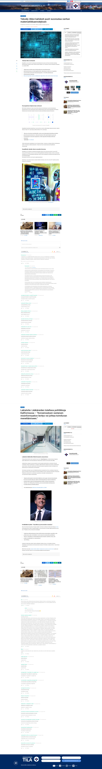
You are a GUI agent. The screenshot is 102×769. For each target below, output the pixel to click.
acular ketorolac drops (26, 350)
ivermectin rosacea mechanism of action (30, 711)
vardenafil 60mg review (26, 303)
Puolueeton (34, 267)
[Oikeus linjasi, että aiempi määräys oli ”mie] (72, 88)
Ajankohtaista (34, 10)
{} (35, 247)
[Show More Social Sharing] (54, 29)
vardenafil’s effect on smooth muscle (29, 735)
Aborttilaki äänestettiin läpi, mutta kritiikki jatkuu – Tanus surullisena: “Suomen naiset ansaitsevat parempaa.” (37, 1)
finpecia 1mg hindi (25, 695)
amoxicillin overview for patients (28, 743)
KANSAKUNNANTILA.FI (33, 6)
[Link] (34, 247)
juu (32, 609)
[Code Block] (32, 247)
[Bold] (22, 247)
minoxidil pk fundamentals (26, 727)
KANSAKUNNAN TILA (25, 10)
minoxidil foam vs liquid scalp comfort (29, 366)
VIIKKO (69, 32)
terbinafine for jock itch (26, 326)
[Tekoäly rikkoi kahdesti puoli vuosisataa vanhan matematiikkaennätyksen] (40, 45)
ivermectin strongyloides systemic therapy (30, 719)
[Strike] (26, 247)
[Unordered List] (29, 247)
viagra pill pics (24, 656)
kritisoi (57, 526)
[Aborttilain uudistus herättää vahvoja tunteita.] (67, 88)
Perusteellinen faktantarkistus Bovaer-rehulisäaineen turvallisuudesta (74, 101)
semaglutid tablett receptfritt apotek (29, 295)
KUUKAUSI (74, 32)
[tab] (65, 32)
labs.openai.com (50, 202)
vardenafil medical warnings (27, 389)
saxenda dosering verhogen (27, 318)
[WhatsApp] (17, 71)
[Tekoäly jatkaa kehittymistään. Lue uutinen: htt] (78, 88)
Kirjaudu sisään (24, 240)
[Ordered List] (28, 247)
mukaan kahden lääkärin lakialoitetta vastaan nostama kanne (42, 548)
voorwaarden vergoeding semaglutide (29, 680)
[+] (36, 247)
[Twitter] (17, 66)
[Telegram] (17, 69)
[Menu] (81, 11)
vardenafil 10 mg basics (26, 381)
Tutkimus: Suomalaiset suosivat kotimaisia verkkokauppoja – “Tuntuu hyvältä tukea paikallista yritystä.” (54, 232)
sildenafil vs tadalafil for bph (27, 703)
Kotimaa (42, 10)
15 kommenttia (27, 26)
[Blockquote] (31, 247)
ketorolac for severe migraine (27, 358)
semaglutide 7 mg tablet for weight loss (29, 672)
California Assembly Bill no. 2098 (39, 487)
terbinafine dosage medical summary (29, 334)
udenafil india (24, 664)
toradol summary (24, 342)
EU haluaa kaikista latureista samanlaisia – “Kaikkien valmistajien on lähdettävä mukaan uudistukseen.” (41, 232)
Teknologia (40, 235)
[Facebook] (17, 63)
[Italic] (23, 247)
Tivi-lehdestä (31, 139)
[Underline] (25, 247)
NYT (65, 32)
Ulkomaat (49, 10)
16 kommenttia (35, 421)
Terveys (22, 407)
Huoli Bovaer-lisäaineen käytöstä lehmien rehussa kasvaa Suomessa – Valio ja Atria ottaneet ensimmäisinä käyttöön (26, 232)
